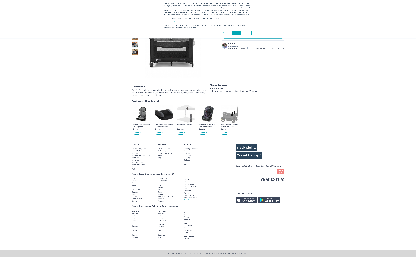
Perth (134, 218)
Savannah (187, 191)
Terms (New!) (232, 253)
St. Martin (161, 218)
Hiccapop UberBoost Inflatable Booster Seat (164, 126)
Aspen (134, 181)
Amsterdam (162, 233)
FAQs (134, 169)
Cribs (185, 151)
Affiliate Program (164, 149)
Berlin (160, 237)
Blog (159, 158)
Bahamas (161, 214)
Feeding (187, 158)
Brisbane (135, 214)
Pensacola (161, 199)
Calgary (134, 228)
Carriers (186, 162)
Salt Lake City (189, 179)
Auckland (187, 239)
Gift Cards (135, 153)
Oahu (160, 192)
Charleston (136, 190)
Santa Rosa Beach (190, 186)
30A (133, 178)
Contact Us (136, 167)
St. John (161, 216)
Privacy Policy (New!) (203, 253)
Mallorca (187, 219)
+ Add (137, 132)
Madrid (186, 213)
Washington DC (190, 195)
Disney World (137, 199)
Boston (134, 185)
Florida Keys (162, 178)
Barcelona (161, 235)
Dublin (186, 215)
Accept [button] (236, 33)
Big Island (135, 183)
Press (160, 155)
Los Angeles (162, 181)
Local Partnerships (165, 153)
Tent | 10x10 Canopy (185, 124)
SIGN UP (280, 171)
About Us (135, 160)
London (186, 210)
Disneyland (136, 201)
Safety (186, 167)
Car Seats (187, 155)
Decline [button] (247, 33)
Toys (185, 165)
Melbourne (136, 216)
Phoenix (161, 201)
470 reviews (241, 48)
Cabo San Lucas (190, 226)
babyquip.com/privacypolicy (174, 22)
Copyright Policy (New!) (218, 253)
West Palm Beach (190, 198)
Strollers (187, 153)
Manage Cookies (242, 253)
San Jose (161, 227)
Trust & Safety (137, 151)
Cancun (186, 228)
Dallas (134, 194)
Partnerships (162, 151)
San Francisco (189, 184)
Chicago (135, 192)
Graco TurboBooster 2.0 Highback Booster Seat (141, 126)
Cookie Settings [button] (225, 33)
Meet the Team (137, 162)
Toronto (134, 235)
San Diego (188, 182)
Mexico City (188, 230)
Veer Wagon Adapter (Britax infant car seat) (230, 126)
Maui (159, 183)
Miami (160, 185)
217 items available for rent (257, 48)
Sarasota (187, 188)
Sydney (134, 220)
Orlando (161, 194)
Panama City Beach (165, 197)
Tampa (186, 193)
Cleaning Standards (191, 149)
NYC (159, 190)
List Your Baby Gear (139, 149)
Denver (134, 197)
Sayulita (186, 232)
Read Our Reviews (139, 165)
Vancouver (136, 237)
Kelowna (135, 231)
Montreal (135, 233)
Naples (160, 187)
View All (186, 200)
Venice (186, 217)
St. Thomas (162, 220)
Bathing (187, 160)
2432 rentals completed (277, 48)
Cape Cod (135, 187)
